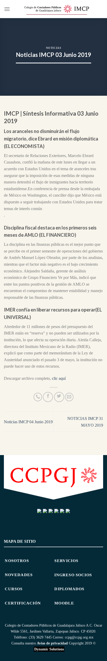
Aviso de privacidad (52, 643)
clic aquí (59, 378)
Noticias (53, 47)
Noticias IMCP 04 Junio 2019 (28, 422)
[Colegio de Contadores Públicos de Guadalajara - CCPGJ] (56, 9)
